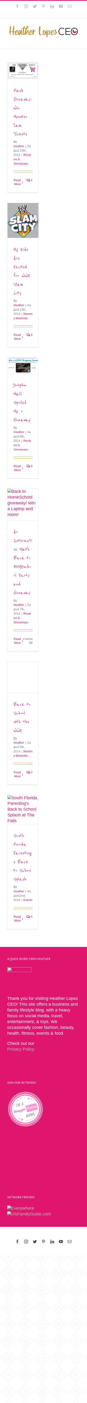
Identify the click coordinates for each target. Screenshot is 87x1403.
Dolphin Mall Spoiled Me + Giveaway (22, 402)
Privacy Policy (20, 1049)
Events (27, 900)
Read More (17, 182)
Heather (19, 146)
